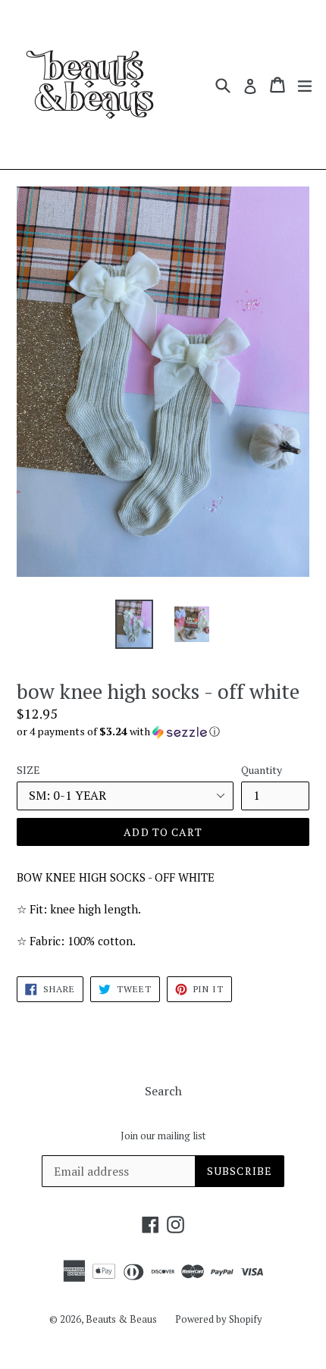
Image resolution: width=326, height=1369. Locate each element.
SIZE (28, 770)
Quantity (261, 770)
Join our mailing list (163, 1136)
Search (163, 1090)
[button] (163, 731)
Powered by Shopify (218, 1319)
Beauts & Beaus (121, 1319)
